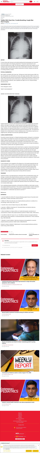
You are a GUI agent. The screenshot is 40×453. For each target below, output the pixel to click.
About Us (20, 412)
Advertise (20, 414)
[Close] (38, 445)
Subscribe (34, 245)
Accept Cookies (28, 450)
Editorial (20, 416)
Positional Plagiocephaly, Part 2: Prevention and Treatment (29, 235)
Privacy (20, 419)
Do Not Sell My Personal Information (20, 421)
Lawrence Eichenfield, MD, (7, 284)
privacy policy (20, 247)
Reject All (35, 450)
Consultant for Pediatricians (5, 15)
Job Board (20, 417)
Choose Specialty (19, 4)
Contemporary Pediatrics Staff (17, 284)
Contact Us (20, 415)
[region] (20, 448)
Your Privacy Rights (20, 422)
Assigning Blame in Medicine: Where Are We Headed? (10, 234)
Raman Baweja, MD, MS (7, 314)
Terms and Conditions (20, 418)
